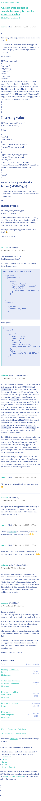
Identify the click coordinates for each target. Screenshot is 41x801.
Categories (12, 729)
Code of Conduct (8, 767)
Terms (4, 759)
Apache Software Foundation (13, 776)
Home (3, 729)
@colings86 (12, 532)
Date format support (9, 703)
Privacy (5, 762)
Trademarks (6, 757)
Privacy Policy (21, 733)
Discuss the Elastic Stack (10, 2)
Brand (4, 764)
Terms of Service (7, 733)
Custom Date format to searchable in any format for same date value (18, 11)
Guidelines (22, 729)
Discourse (14, 739)
